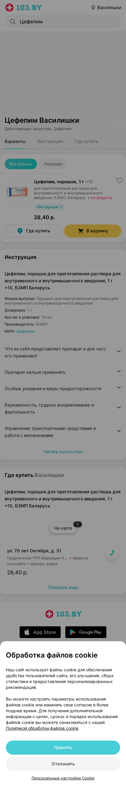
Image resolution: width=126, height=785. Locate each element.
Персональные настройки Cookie (63, 778)
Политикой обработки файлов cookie (42, 728)
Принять (63, 747)
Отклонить (63, 764)
